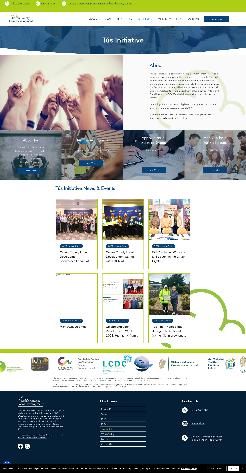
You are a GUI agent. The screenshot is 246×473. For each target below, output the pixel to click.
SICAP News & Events (71, 246)
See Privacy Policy (189, 468)
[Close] (242, 468)
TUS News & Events (162, 320)
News (104, 439)
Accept (234, 468)
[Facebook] (20, 446)
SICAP (104, 414)
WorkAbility (107, 434)
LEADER (106, 409)
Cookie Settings (217, 468)
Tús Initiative (108, 429)
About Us (106, 444)
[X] (27, 446)
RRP (103, 419)
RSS (103, 424)
